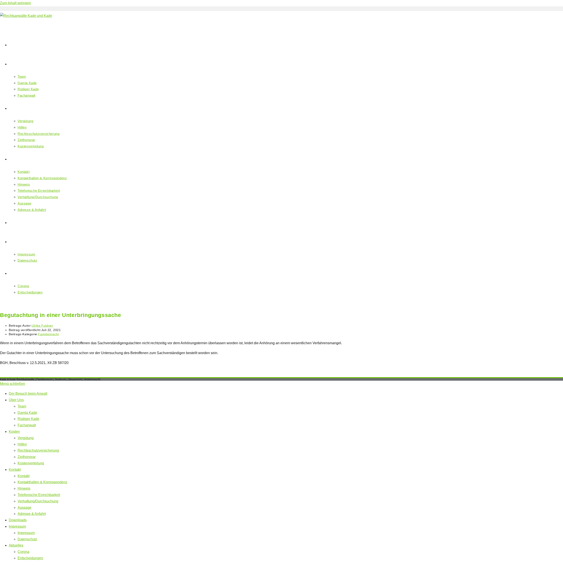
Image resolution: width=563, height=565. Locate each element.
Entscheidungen (30, 558)
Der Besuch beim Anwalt (28, 393)
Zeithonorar (27, 457)
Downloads (18, 520)
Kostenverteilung (31, 463)
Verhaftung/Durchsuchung (38, 501)
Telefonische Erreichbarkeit (39, 495)
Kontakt (15, 469)
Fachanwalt (27, 425)
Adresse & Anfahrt (32, 514)
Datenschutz (27, 539)
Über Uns (16, 400)
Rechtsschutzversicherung (38, 450)
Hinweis (24, 488)
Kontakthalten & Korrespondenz (42, 482)
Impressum (17, 526)
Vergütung (26, 438)
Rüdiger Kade (28, 419)
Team (22, 406)
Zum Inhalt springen (15, 3)
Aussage (24, 507)
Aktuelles (16, 545)
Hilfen (22, 444)
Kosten (14, 431)
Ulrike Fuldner (42, 325)
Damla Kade (27, 413)
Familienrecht (48, 334)
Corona (23, 552)
